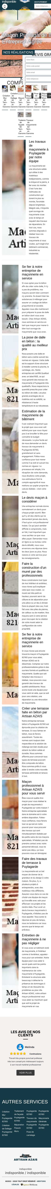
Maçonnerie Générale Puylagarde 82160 (44, 1123)
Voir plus (25, 1072)
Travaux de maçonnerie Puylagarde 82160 (32, 1123)
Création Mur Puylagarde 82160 (7, 1116)
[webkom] (29, 1184)
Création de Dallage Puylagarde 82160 (7, 1130)
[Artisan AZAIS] (25, 1157)
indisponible (14, 1173)
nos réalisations (18, 52)
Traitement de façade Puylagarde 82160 (19, 1116)
